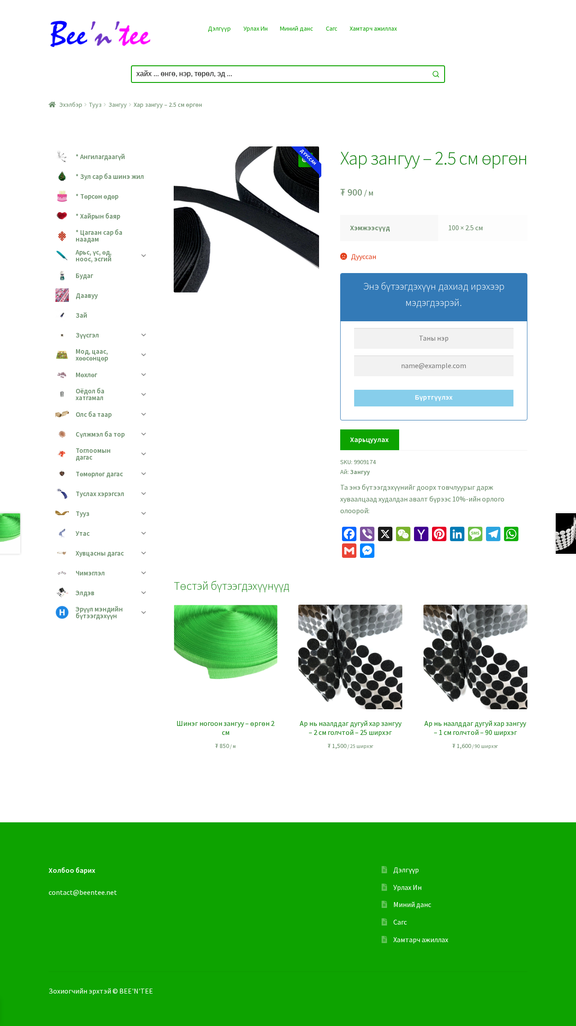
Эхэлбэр (70, 104)
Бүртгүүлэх (434, 396)
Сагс (332, 28)
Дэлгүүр (219, 28)
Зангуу (117, 104)
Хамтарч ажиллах (373, 28)
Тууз (95, 104)
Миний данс (296, 28)
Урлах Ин (255, 28)
